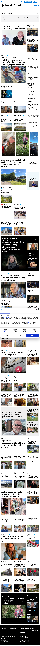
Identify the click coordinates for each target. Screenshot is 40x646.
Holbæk (2, 115)
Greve (18, 16)
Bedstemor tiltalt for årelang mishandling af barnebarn (32, 564)
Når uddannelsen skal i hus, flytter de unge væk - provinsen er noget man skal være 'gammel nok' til (32, 598)
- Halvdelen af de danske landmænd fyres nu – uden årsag (6, 521)
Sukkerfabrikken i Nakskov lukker (31, 99)
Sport (34, 8)
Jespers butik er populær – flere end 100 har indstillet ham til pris (33, 493)
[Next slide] (38, 144)
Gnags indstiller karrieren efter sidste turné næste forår (19, 581)
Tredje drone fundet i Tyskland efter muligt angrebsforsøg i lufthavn (32, 110)
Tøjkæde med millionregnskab (31, 26)
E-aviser (21, 1)
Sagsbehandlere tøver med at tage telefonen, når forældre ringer (6, 88)
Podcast (7, 240)
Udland (28, 107)
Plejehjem (20, 115)
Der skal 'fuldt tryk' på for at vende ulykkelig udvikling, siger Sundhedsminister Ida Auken (13, 247)
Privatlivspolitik (23, 629)
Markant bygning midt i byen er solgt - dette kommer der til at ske (6, 224)
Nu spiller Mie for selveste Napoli (32, 411)
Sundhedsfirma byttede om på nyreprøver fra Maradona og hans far (32, 293)
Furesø (2, 350)
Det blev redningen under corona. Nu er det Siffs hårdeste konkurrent (12, 494)
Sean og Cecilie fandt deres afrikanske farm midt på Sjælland (13, 600)
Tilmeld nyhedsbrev (14, 629)
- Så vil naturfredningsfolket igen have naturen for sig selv (6, 191)
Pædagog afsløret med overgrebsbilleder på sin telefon (6, 564)
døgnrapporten (34, 76)
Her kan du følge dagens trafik (33, 73)
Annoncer (2, 631)
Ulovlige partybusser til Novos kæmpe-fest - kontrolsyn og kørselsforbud (32, 90)
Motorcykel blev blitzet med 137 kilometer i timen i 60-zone (32, 78)
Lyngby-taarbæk (30, 350)
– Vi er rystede (6, 119)
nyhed (32, 58)
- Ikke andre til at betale (18, 118)
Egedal (2, 55)
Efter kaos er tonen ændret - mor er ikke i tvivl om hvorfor (13, 538)
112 (31, 87)
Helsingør (16, 100)
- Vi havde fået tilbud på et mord (12, 353)
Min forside (10, 8)
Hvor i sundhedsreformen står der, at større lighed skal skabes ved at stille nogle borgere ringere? (33, 165)
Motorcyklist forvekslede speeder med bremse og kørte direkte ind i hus (33, 67)
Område (14, 8)
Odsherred (16, 517)
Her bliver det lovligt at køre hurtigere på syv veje (32, 537)
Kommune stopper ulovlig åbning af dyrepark (31, 84)
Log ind (34, 1)
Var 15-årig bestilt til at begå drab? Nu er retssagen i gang (6, 395)
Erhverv (22, 8)
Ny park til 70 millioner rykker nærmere (31, 581)
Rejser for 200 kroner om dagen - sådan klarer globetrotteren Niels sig (12, 414)
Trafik (32, 534)
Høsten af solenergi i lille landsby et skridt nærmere (32, 613)
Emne (18, 8)
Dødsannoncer (30, 8)
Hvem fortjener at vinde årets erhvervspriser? (32, 121)
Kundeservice (3, 628)
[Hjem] (1, 1)
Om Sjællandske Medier (24, 628)
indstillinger (30, 322)
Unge (19, 561)
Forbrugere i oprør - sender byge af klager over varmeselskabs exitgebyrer (19, 521)
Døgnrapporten (9, 16)
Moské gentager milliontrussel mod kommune (19, 103)
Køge (28, 37)
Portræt (7, 596)
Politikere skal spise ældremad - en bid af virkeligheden (19, 395)
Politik (20, 100)
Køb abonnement (28, 1)
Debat (25, 8)
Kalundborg (3, 157)
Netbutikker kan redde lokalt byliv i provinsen (6, 581)
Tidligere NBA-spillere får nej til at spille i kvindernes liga (32, 278)
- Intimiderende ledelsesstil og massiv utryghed (13, 277)
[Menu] (39, 2)
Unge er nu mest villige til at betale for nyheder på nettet (33, 116)
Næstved (15, 392)
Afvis (7, 335)
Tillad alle (32, 335)
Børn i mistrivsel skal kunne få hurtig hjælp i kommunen (32, 240)
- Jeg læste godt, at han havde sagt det (20, 207)
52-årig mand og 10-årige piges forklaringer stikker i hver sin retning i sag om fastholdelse (19, 475)
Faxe (28, 119)
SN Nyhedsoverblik (4, 8)
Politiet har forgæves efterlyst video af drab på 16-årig (6, 457)
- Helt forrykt (13, 27)
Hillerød (28, 81)
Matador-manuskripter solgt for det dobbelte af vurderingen (32, 353)
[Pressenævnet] (24, 640)
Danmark (29, 101)
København (29, 124)
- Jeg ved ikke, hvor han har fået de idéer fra (6, 379)
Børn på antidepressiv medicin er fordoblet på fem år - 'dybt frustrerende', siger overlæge (32, 256)
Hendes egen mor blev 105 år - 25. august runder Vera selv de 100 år (19, 224)
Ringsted (15, 115)
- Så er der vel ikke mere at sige (33, 61)
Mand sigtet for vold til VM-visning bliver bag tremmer (32, 126)
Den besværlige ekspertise (32, 179)
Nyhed (31, 37)
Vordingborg (3, 534)
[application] (8, 144)
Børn (6, 100)
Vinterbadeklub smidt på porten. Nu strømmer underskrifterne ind (19, 458)
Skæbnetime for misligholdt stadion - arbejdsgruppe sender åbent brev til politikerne (13, 163)
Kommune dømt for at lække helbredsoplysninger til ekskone (13, 444)
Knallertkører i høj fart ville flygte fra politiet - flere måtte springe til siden (23, 19)
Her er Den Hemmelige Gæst (32, 395)
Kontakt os (12, 631)
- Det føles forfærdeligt (6, 103)
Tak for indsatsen (32, 41)
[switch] (15, 331)
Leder (34, 176)
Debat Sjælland (8, 187)
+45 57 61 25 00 (6, 641)
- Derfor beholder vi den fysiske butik (33, 475)
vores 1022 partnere (7, 317)
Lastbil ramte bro (6, 17)
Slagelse (2, 375)
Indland (35, 350)
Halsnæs (29, 392)
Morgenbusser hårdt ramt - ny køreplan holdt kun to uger (6, 303)
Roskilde (2, 100)
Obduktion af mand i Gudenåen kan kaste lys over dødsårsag (32, 104)
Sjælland (3, 16)
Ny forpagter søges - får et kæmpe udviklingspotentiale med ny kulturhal (6, 474)
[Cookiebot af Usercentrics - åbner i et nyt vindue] (34, 309)
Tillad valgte (20, 335)
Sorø (2, 300)
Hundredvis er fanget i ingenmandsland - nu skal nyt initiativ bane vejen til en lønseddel (19, 564)
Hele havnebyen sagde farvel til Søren (32, 424)
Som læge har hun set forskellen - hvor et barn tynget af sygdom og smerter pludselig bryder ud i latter (13, 61)
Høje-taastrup (30, 375)
